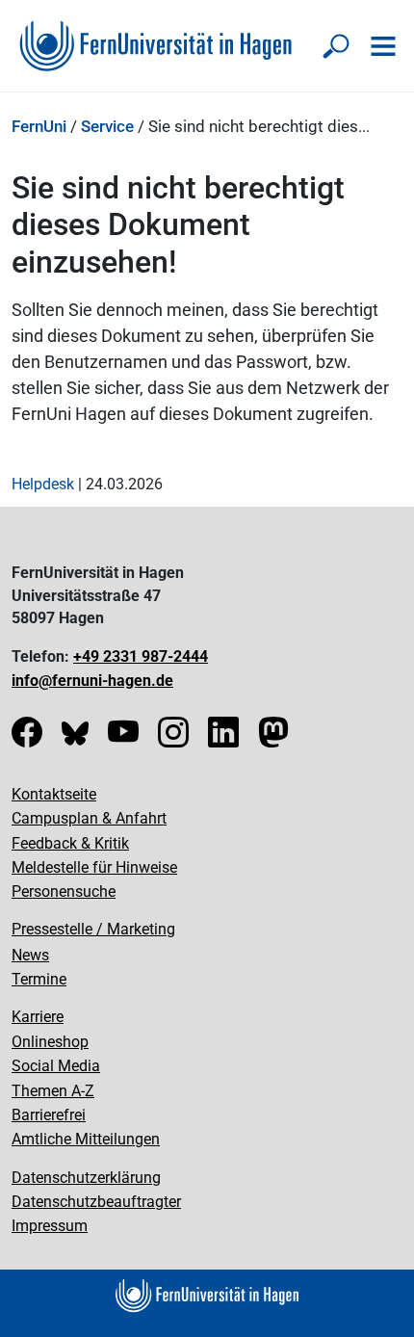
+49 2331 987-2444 (140, 656)
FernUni (39, 126)
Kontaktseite (54, 794)
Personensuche (64, 891)
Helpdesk (43, 484)
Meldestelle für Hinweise (94, 867)
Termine (39, 979)
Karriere (38, 1017)
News (30, 955)
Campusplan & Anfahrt (89, 818)
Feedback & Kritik (70, 843)
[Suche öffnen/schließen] (337, 46)
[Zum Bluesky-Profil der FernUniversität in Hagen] (75, 738)
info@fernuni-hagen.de (92, 680)
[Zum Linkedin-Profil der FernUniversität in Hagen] (223, 738)
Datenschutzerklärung (86, 1177)
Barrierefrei (49, 1115)
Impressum (50, 1226)
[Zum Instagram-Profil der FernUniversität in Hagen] (173, 738)
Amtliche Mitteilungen (86, 1139)
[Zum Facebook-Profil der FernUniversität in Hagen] (27, 738)
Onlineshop (50, 1042)
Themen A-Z (53, 1091)
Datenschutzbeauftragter (96, 1202)
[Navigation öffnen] (383, 46)
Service (107, 126)
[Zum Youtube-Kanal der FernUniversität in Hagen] (123, 738)
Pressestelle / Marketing (93, 929)
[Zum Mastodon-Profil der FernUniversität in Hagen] (273, 738)
